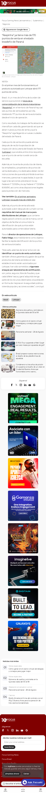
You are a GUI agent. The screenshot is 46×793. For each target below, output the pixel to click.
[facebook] (12, 385)
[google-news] (34, 385)
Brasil (5, 300)
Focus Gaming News (10, 755)
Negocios (6, 24)
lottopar (16, 300)
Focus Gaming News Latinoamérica (16, 21)
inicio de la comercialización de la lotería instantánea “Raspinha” (21, 104)
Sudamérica (37, 21)
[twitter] (16, 385)
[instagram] (21, 385)
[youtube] (30, 385)
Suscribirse (9, 747)
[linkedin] (25, 385)
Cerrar (26, 774)
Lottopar (6, 152)
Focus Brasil (7, 759)
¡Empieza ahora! (12, 774)
